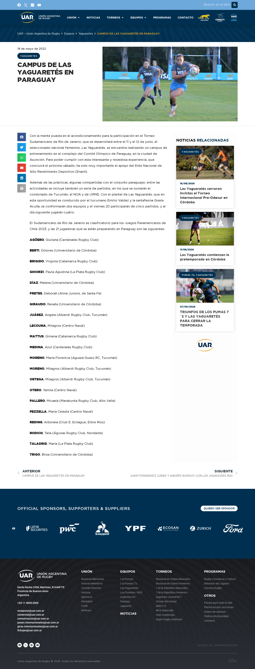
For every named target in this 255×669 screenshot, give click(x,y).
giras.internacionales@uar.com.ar (37, 626)
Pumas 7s (188, 275)
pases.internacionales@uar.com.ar (38, 622)
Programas (214, 571)
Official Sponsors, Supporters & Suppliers (73, 508)
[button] (234, 5)
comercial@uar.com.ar (30, 614)
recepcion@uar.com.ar (30, 610)
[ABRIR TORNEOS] (122, 17)
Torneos (164, 571)
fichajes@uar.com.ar (29, 630)
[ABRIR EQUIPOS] (145, 17)
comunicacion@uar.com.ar (33, 618)
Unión (86, 571)
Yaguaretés (85, 33)
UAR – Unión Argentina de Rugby (38, 33)
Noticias (128, 613)
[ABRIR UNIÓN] (78, 17)
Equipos (69, 33)
